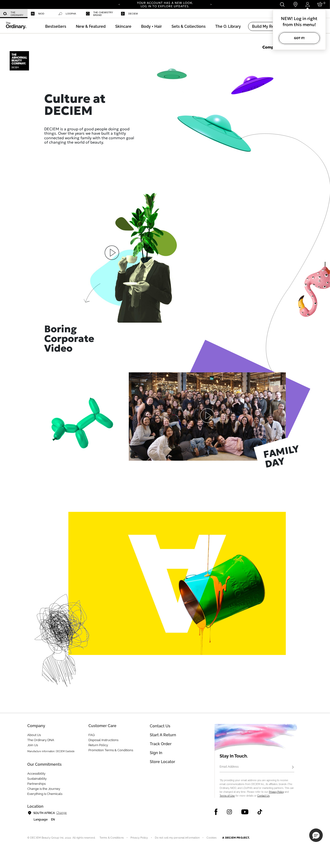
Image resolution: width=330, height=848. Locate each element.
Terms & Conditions (112, 837)
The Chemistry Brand (103, 13)
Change (61, 812)
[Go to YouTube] (244, 811)
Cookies (212, 837)
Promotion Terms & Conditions (110, 750)
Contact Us (263, 795)
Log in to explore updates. (165, 6)
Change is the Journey (43, 789)
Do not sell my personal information (177, 837)
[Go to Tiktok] (260, 811)
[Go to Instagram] (229, 811)
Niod (41, 13)
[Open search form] (282, 4)
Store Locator (162, 761)
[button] (90, 26)
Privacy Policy (276, 792)
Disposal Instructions (103, 740)
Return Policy (98, 745)
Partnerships (36, 783)
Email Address (229, 766)
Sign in (156, 753)
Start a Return (163, 735)
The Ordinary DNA (40, 740)
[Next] (210, 4)
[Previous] (119, 4)
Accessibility (36, 773)
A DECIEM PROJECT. (236, 837)
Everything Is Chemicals (44, 794)
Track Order (161, 744)
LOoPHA (71, 13)
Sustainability (37, 778)
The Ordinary (17, 13)
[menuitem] (14, 13)
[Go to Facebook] (216, 811)
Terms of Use (227, 795)
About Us (34, 735)
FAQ (91, 735)
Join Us (32, 745)
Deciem (133, 13)
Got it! (299, 38)
